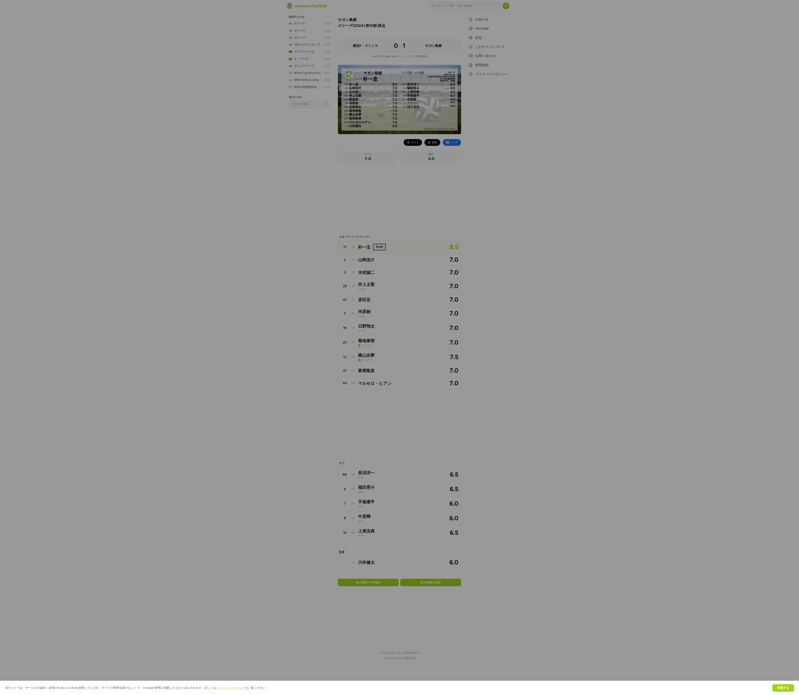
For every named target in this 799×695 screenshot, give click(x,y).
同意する (783, 688)
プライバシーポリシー (230, 688)
